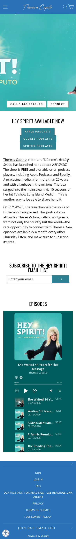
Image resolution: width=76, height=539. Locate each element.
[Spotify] (21, 377)
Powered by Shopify (38, 535)
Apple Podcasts (38, 131)
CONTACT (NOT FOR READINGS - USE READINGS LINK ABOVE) (38, 495)
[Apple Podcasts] (16, 377)
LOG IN (38, 479)
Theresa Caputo (15, 159)
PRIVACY (38, 503)
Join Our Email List (37, 528)
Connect (58, 104)
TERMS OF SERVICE (38, 510)
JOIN (38, 473)
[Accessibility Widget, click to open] (6, 533)
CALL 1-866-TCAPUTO (26, 104)
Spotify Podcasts (38, 146)
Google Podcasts (38, 138)
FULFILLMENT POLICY (38, 516)
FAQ (38, 486)
